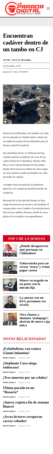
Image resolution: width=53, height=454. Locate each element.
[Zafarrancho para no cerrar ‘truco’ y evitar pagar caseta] (10, 267)
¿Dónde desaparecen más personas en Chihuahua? (33, 249)
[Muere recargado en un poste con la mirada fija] (10, 284)
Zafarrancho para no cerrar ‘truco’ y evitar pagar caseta (34, 266)
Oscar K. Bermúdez (21, 60)
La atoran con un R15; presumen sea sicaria (32, 301)
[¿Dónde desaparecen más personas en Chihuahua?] (10, 250)
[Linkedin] (26, 79)
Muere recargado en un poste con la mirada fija (33, 283)
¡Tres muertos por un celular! (25, 377)
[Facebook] (6, 79)
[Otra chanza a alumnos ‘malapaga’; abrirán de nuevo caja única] (10, 319)
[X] (13, 79)
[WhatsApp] (19, 79)
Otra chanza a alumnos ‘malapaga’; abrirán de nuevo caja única (34, 320)
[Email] (33, 79)
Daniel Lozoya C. (9, 358)
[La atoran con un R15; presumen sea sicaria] (10, 302)
